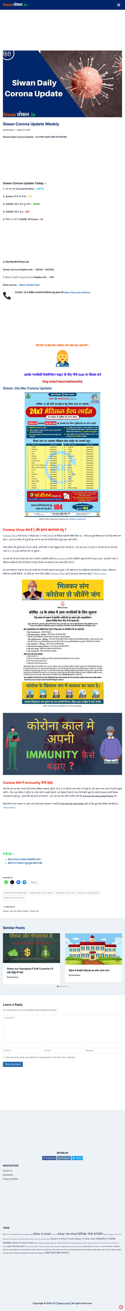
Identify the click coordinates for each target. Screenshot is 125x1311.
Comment (9, 1018)
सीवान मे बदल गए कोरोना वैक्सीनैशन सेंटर (24, 859)
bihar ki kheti (42, 1234)
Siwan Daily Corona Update (41, 893)
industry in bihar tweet (23, 1243)
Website (89, 1050)
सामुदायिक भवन (41, 1253)
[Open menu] (118, 5)
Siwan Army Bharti (32, 1246)
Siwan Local (63, 1303)
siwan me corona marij (65, 893)
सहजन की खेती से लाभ (24, 1253)
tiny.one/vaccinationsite (62, 381)
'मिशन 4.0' (5, 1234)
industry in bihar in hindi (61, 1239)
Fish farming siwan (44, 1239)
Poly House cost (105, 1243)
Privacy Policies (10, 1179)
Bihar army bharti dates (25, 1234)
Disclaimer (8, 1175)
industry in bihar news (84, 1239)
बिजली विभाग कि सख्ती (82, 1250)
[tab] (57, 986)
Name (8, 1050)
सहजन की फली (33, 1253)
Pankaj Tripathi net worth (79, 1243)
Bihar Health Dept (79, 519)
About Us (7, 1170)
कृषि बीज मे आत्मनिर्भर (31, 1250)
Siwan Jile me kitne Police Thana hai (21, 909)
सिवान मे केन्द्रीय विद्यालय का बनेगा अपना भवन (89, 970)
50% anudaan (13, 1234)
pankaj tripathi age (51, 1243)
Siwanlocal (9, 130)
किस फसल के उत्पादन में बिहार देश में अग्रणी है (14, 1250)
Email (48, 1050)
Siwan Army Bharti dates (46, 1246)
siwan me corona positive (88, 893)
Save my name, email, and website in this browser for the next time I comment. (41, 1057)
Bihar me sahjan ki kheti (110, 1234)
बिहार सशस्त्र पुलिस (92, 1250)
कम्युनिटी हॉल (117, 1246)
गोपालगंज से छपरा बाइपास (42, 1250)
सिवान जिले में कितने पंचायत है (57, 1253)
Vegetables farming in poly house (72, 1246)
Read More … (11, 807)
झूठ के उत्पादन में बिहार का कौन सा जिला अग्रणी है (60, 1250)
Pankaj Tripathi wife (94, 1243)
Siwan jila (58, 1246)
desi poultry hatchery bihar (25, 1239)
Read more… (101, 573)
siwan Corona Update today (15, 893)
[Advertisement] (62, 33)
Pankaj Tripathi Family (64, 1243)
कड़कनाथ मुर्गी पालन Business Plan (92, 1246)
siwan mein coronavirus (14, 898)
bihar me (54, 1234)
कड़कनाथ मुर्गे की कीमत (107, 1246)
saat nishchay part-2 (16, 1246)
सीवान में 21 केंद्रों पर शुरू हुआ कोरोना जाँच (25, 863)
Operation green (39, 1243)
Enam (35, 1239)
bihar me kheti (68, 1234)
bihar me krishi (90, 1233)
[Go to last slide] (7, 959)
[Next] (117, 959)
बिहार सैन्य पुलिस (101, 1250)
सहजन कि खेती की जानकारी (11, 1253)
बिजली (74, 1250)
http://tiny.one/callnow (77, 292)
